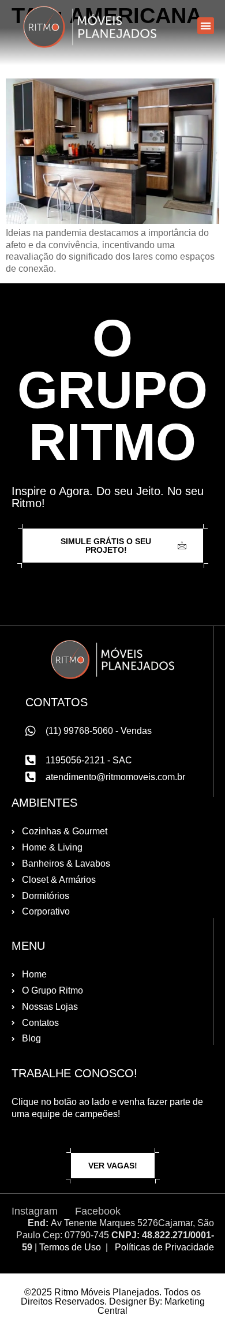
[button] (205, 25)
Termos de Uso (70, 1247)
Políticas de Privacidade (164, 1247)
